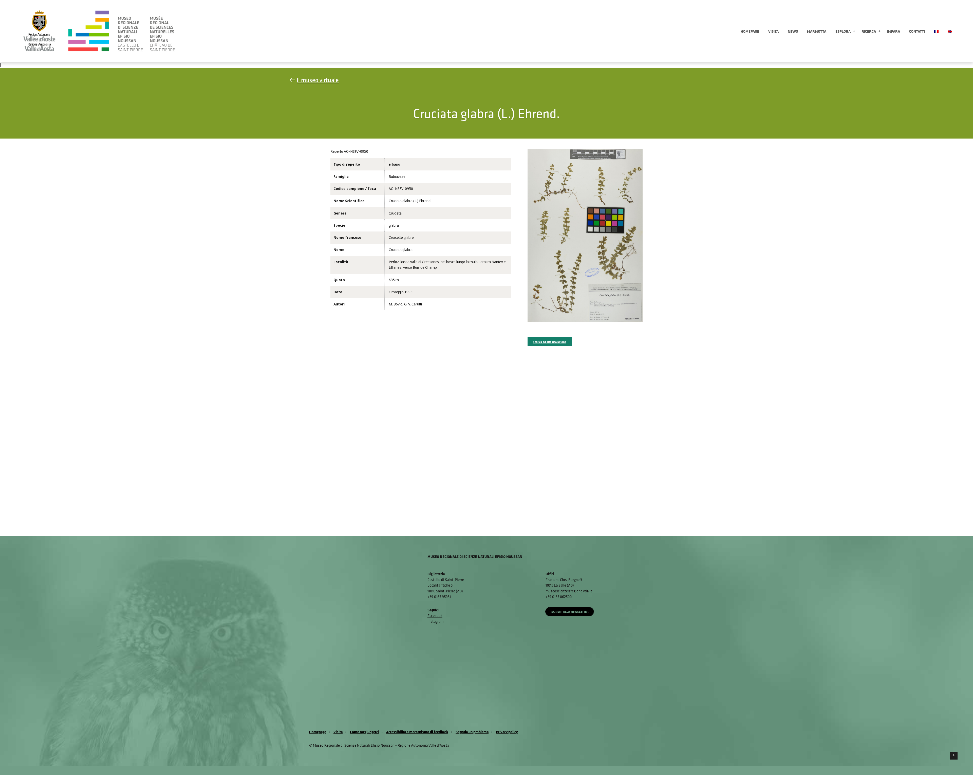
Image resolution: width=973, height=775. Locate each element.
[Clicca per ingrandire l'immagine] (585, 235)
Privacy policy (507, 731)
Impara (893, 31)
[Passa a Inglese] (950, 31)
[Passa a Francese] (936, 31)
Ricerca (869, 31)
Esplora (843, 31)
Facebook (434, 615)
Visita (773, 31)
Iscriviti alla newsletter (570, 611)
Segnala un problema (472, 731)
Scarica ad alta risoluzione (549, 342)
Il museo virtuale (318, 80)
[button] (854, 31)
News (793, 31)
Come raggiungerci (364, 731)
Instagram (435, 621)
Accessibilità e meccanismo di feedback (417, 731)
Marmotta (816, 31)
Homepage (750, 31)
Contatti (917, 31)
